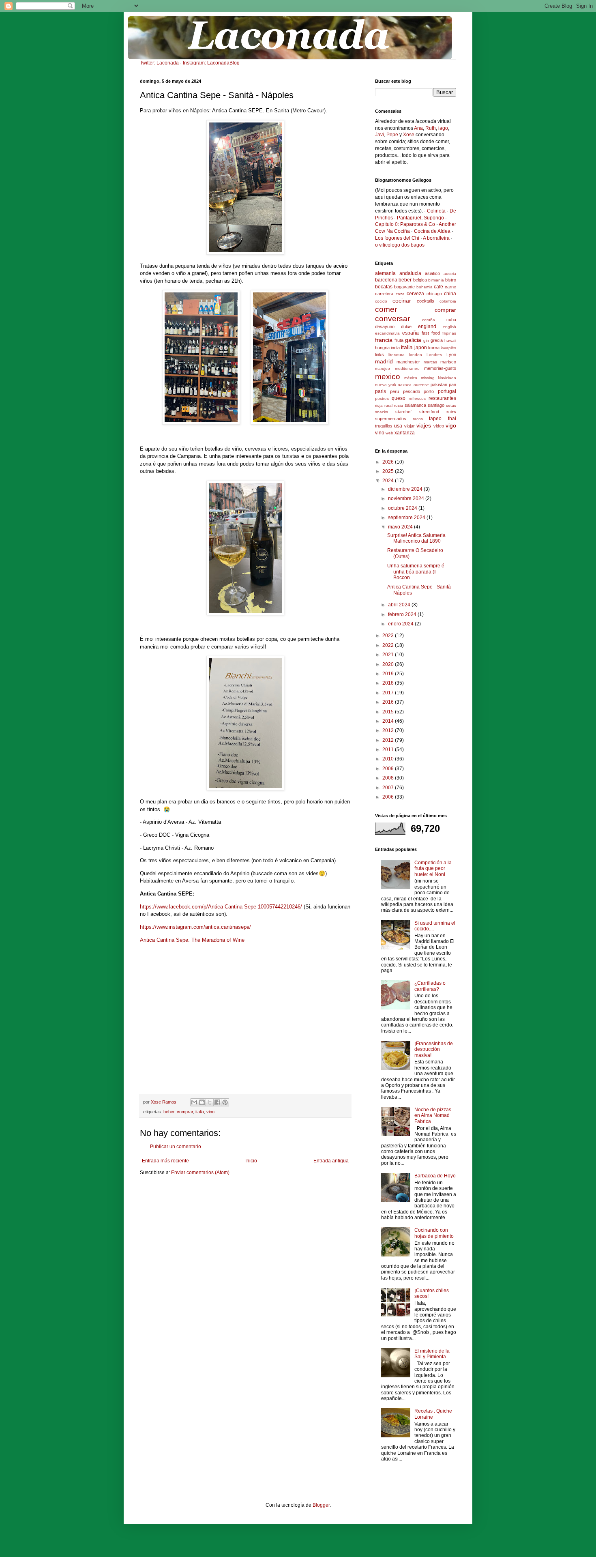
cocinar (401, 300)
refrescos (417, 398)
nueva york (385, 384)
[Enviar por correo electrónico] (194, 1102)
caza (400, 294)
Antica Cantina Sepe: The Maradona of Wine (192, 940)
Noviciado (447, 378)
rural (388, 405)
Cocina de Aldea (432, 231)
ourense (421, 384)
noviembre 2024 (406, 498)
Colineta (436, 211)
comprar (185, 1111)
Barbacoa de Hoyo (435, 1176)
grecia (437, 340)
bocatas (383, 287)
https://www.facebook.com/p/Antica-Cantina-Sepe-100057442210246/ (221, 907)
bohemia (424, 287)
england (427, 326)
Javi (379, 134)
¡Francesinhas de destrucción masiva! (433, 1049)
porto (429, 391)
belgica (420, 279)
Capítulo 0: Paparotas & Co (405, 224)
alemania (385, 273)
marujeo (382, 368)
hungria (382, 347)
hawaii (450, 340)
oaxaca (405, 384)
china (450, 293)
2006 (388, 797)
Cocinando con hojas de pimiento (434, 1233)
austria (450, 273)
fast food (431, 333)
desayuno (384, 326)
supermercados (390, 418)
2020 (388, 664)
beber (168, 1111)
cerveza (415, 293)
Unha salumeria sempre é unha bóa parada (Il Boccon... (415, 571)
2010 (388, 759)
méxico (410, 378)
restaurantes (442, 398)
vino (210, 1111)
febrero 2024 (403, 614)
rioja (379, 405)
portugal (447, 391)
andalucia (410, 273)
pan (452, 384)
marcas (430, 362)
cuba (451, 319)
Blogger (321, 1505)
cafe (438, 287)
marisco (448, 361)
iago (443, 128)
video (438, 425)
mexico (387, 376)
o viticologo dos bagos (399, 245)
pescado (411, 391)
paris (380, 391)
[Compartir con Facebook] (217, 1102)
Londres (434, 354)
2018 (388, 683)
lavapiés (448, 348)
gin (426, 340)
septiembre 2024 (407, 517)
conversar (392, 318)
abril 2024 (400, 605)
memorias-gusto (440, 368)
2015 (388, 712)
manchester (408, 361)
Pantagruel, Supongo (420, 218)
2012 (388, 740)
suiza (451, 412)
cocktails (425, 301)
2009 (388, 768)
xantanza (404, 433)
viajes (423, 425)
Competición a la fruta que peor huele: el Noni (433, 868)
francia (383, 340)
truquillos (383, 425)
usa (398, 426)
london (415, 354)
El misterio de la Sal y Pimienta (432, 1353)
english (449, 326)
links (379, 354)
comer (386, 309)
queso (398, 398)
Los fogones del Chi (397, 238)
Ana (418, 128)
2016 (388, 702)
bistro (450, 279)
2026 (388, 462)
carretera (384, 293)
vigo (451, 425)
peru (394, 391)
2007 (388, 787)
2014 (388, 721)
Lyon (451, 354)
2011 (388, 749)
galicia (413, 340)
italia (199, 1111)
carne (450, 286)
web (389, 433)
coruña (428, 320)
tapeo (435, 418)
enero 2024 (401, 624)
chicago (434, 293)
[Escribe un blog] (202, 1102)
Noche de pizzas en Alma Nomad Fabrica (432, 1115)
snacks (381, 412)
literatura (396, 354)
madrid (384, 361)
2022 (388, 645)
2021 (388, 654)
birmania (436, 280)
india (395, 347)
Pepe (392, 134)
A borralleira (436, 238)
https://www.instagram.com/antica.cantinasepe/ (195, 927)
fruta (398, 340)
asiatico (432, 273)
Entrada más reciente (165, 1161)
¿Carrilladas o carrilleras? (430, 986)
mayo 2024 (401, 527)
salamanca (415, 405)
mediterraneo (407, 368)
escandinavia (387, 333)
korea (433, 347)
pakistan (439, 384)
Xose (408, 134)
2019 (388, 673)
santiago (436, 405)
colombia (447, 301)
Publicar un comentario (175, 1146)
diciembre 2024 (406, 489)
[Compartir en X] (210, 1102)
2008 (388, 778)
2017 (388, 693)
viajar (409, 425)
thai (452, 418)
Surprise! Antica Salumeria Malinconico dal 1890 (416, 538)
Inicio (251, 1161)
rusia (398, 405)
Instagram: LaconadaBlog (211, 63)
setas (451, 405)
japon (420, 347)
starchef (403, 411)
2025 (388, 471)
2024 (388, 480)
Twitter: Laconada (159, 63)
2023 (388, 635)
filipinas (449, 333)
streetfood (429, 411)
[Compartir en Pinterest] (225, 1102)
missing (428, 378)
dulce (406, 326)
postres (382, 398)
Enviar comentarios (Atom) (200, 1172)
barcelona (386, 280)
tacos (418, 419)
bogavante (404, 286)
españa (410, 333)
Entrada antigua (331, 1161)
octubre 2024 (403, 508)
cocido (381, 301)
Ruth (430, 128)
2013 (388, 730)
